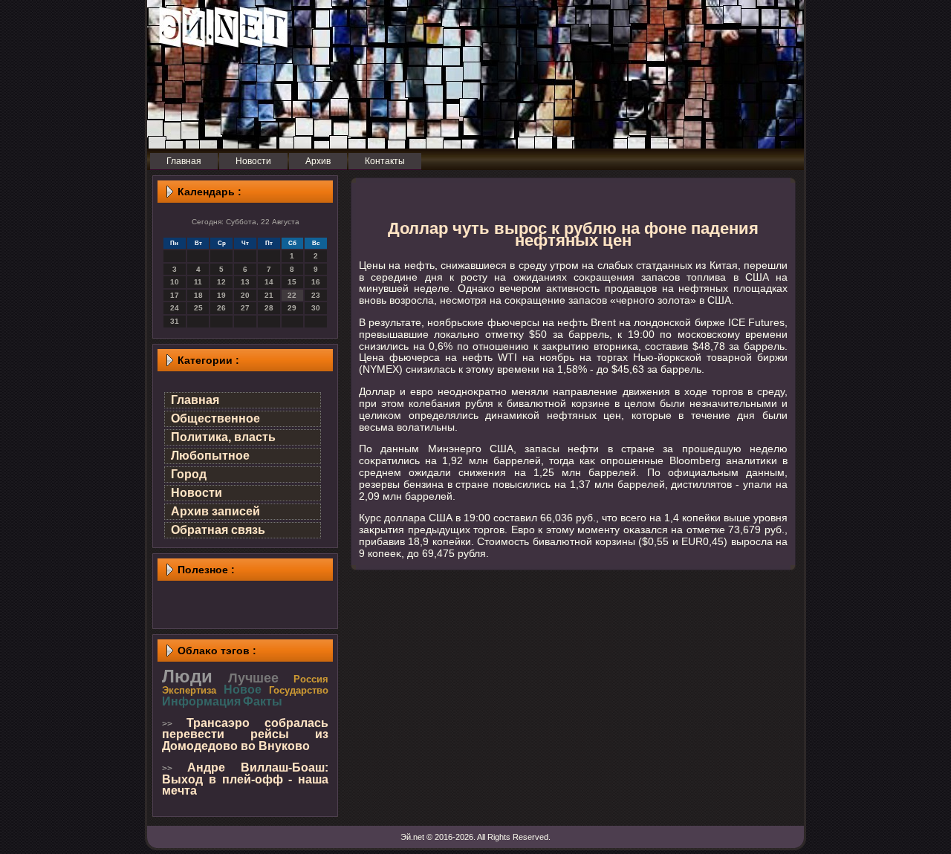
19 (221, 295)
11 (198, 282)
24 (174, 308)
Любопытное (210, 455)
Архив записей (215, 511)
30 (315, 308)
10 (174, 282)
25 (198, 308)
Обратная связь (218, 530)
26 (221, 308)
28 (268, 308)
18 (198, 295)
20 (245, 295)
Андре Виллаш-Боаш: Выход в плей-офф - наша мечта (245, 779)
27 (245, 308)
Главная (195, 400)
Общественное (215, 418)
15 (292, 282)
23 (315, 295)
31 (174, 321)
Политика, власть (223, 437)
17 (174, 295)
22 (292, 295)
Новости (196, 492)
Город (189, 474)
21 (268, 295)
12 (221, 282)
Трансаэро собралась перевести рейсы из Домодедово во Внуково (245, 734)
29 (292, 308)
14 (268, 282)
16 (315, 282)
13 (245, 282)
